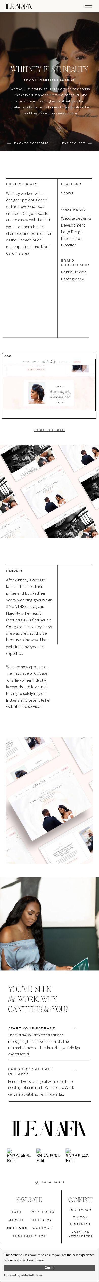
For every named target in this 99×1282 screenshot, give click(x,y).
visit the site (49, 430)
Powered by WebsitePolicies (23, 1275)
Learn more (35, 1260)
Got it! (49, 1268)
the (12, 999)
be (47, 1009)
